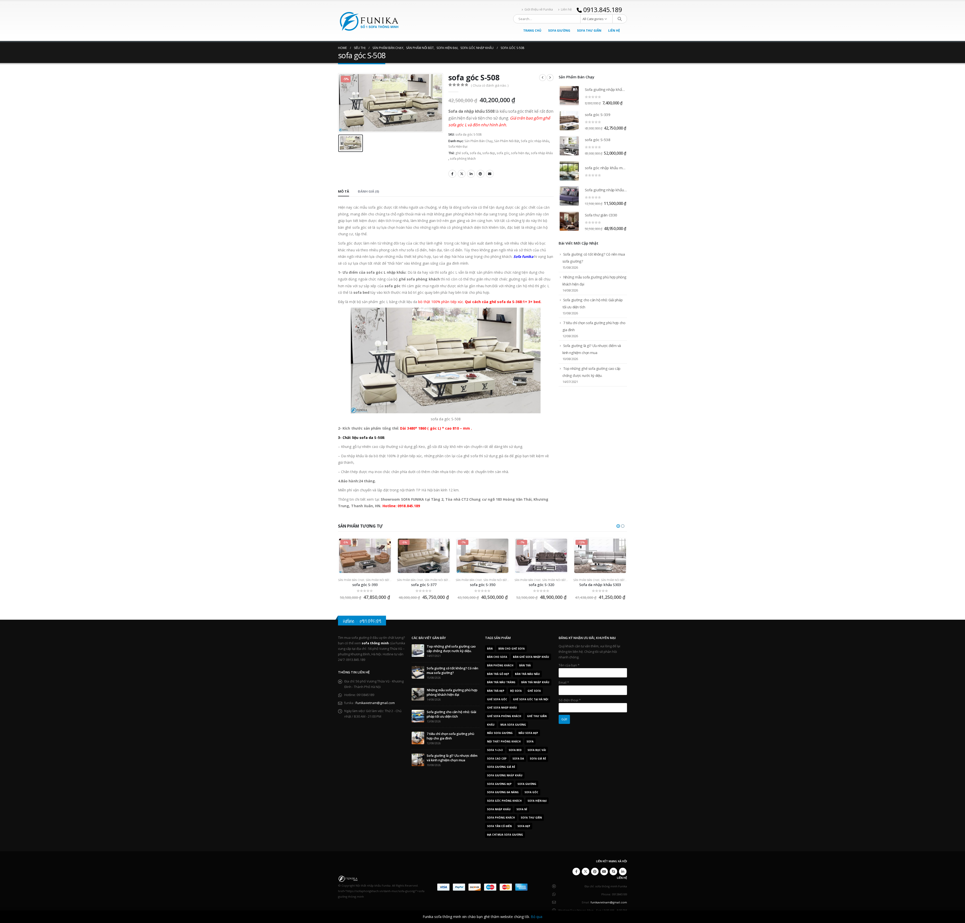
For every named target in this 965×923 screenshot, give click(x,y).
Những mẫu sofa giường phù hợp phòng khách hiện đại (452, 692)
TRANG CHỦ (532, 30)
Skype (613, 871)
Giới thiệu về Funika (538, 9)
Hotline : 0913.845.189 (362, 621)
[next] (550, 77)
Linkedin (622, 871)
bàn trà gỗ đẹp (498, 674)
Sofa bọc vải (536, 750)
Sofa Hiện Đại (457, 146)
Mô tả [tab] (343, 191)
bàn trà (525, 665)
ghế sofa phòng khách (504, 716)
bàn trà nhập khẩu (535, 682)
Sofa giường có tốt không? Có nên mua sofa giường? (452, 670)
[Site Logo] (369, 21)
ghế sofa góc (497, 699)
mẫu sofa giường (500, 733)
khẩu (491, 724)
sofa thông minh (375, 643)
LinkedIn (471, 174)
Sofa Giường (559, 30)
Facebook (452, 174)
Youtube (604, 871)
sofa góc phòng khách (504, 800)
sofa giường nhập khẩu (504, 775)
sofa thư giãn (531, 817)
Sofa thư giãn (589, 30)
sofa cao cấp (497, 758)
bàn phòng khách (500, 665)
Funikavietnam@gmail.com (375, 703)
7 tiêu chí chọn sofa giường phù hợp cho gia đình (450, 736)
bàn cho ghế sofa (511, 648)
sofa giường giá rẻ (501, 767)
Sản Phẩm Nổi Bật (506, 141)
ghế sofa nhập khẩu (502, 707)
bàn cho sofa (497, 657)
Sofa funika (523, 256)
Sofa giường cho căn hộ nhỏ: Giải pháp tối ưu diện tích (451, 714)
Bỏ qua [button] (536, 916)
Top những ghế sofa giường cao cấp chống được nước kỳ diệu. (451, 648)
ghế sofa (461, 153)
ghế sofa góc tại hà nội (530, 699)
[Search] (620, 19)
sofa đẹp (488, 153)
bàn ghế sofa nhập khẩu (531, 657)
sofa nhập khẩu (542, 153)
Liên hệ (566, 9)
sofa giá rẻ (538, 758)
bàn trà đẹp (495, 691)
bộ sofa (516, 691)
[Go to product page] (569, 95)
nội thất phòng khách (504, 741)
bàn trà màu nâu (527, 674)
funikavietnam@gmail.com (609, 902)
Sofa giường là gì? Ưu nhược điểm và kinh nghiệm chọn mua (452, 758)
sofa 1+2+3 (495, 750)
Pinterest (480, 174)
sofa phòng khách (463, 158)
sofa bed (515, 750)
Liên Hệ (614, 30)
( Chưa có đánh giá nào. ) (489, 85)
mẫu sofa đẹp (528, 733)
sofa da (475, 153)
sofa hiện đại (520, 153)
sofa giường (526, 784)
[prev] (542, 77)
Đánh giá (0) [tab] (368, 191)
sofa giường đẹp (499, 784)
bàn (490, 648)
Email (490, 174)
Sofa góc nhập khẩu (535, 141)
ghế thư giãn (537, 716)
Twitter (462, 174)
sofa (530, 741)
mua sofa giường (513, 724)
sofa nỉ (521, 809)
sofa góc (503, 153)
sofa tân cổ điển (499, 826)
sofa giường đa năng (503, 792)
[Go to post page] (418, 650)
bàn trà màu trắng (501, 682)
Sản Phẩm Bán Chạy (478, 141)
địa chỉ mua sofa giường (505, 834)
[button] (618, 526)
